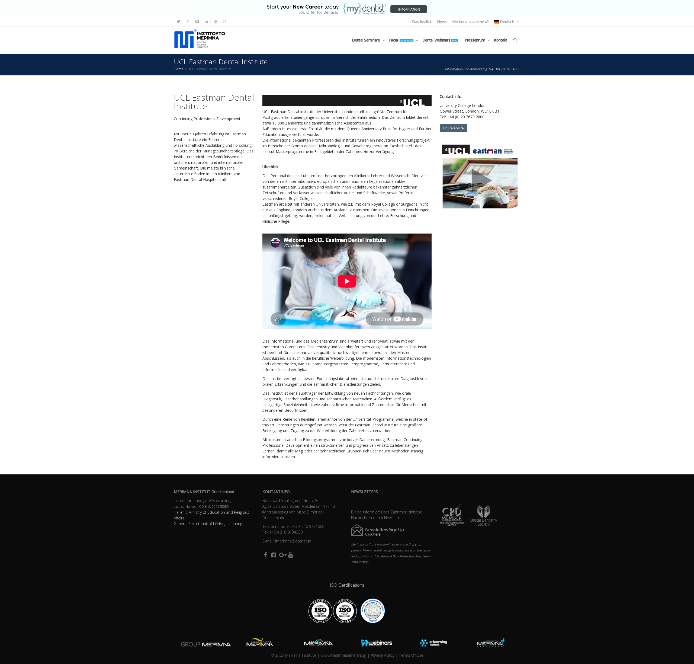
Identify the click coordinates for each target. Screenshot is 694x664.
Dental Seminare (366, 40)
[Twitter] (178, 21)
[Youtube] (215, 21)
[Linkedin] (206, 21)
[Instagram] (224, 21)
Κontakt (500, 40)
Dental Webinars (439, 40)
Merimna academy (468, 21)
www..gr (343, 655)
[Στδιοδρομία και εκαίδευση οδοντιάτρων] (347, 8)
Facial (401, 40)
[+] (202, 643)
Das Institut (422, 21)
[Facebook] (187, 21)
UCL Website (453, 128)
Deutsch (507, 21)
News (442, 21)
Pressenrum (475, 40)
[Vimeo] (196, 21)
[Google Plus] (282, 554)
